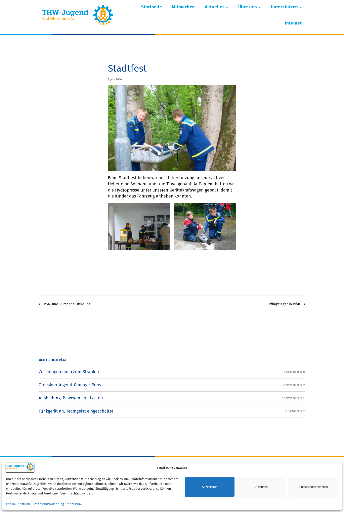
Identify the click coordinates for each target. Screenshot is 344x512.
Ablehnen (261, 486)
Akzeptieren (209, 486)
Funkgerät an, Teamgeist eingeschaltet (76, 411)
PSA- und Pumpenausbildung (67, 304)
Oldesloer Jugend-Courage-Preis (70, 384)
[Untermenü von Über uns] (259, 7)
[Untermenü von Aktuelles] (227, 7)
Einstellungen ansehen (313, 486)
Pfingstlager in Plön (284, 304)
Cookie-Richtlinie (18, 504)
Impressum (74, 504)
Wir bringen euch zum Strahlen (69, 371)
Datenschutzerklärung (48, 504)
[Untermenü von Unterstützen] (300, 7)
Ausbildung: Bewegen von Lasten (71, 398)
